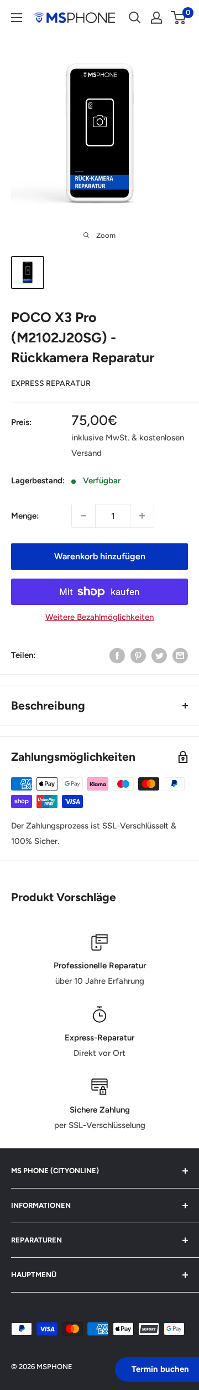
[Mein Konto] (156, 18)
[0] (179, 17)
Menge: (25, 516)
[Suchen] (135, 18)
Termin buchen (160, 1369)
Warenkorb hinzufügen (99, 556)
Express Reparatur (51, 383)
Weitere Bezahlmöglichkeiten (99, 617)
